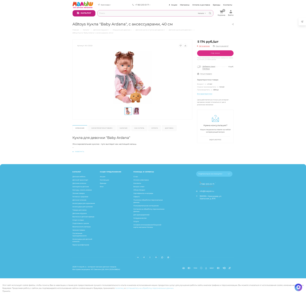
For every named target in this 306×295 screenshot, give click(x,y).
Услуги (136, 221)
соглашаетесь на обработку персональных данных (149, 288)
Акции (102, 177)
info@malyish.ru (207, 191)
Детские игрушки (79, 213)
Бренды (103, 183)
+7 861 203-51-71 (142, 5)
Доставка (169, 128)
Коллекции (104, 180)
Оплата (154, 128)
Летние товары (78, 193)
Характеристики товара (101, 128)
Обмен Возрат (139, 190)
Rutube (156, 257)
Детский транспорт (80, 180)
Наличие (123, 128)
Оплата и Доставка (141, 180)
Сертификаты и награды (143, 193)
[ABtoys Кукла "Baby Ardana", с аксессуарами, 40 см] (132, 77)
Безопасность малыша (81, 227)
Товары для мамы (79, 210)
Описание (79, 128)
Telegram (143, 257)
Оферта (136, 197)
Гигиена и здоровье (80, 197)
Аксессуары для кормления (83, 203)
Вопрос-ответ (138, 187)
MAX (162, 257)
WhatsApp (168, 257)
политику (119, 288)
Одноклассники (150, 257)
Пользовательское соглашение (146, 206)
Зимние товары (78, 230)
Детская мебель (78, 177)
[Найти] (210, 13)
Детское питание (79, 200)
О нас (135, 177)
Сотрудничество (140, 218)
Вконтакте (137, 257)
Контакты (137, 183)
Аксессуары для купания (82, 207)
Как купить (139, 128)
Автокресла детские (80, 187)
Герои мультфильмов (80, 245)
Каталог (76, 172)
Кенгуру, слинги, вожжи (82, 190)
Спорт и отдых (78, 220)
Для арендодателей (141, 215)
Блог (102, 187)
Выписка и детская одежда (83, 217)
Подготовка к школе (80, 223)
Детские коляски (79, 183)
